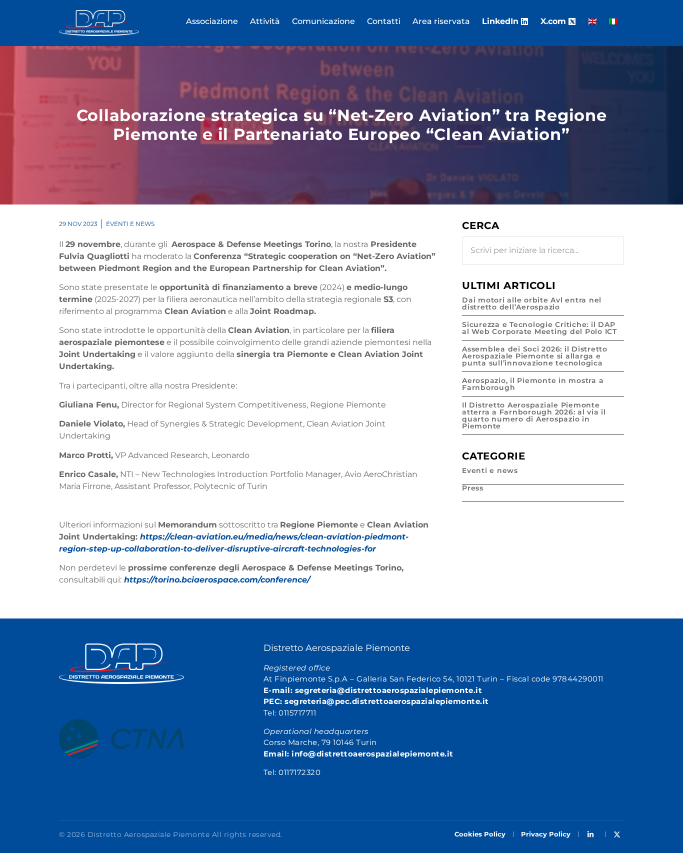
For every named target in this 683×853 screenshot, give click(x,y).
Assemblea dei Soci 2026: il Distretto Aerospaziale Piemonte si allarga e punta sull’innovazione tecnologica (535, 356)
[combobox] (543, 250)
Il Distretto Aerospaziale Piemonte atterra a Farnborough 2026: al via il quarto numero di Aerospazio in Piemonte (534, 415)
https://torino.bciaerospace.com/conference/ (217, 579)
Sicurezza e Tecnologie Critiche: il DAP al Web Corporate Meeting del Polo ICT (539, 328)
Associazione (212, 21)
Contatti (383, 21)
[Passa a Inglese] (592, 21)
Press (473, 488)
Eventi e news (130, 224)
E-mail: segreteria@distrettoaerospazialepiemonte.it (373, 690)
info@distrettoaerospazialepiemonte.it (373, 753)
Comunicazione (323, 21)
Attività (265, 21)
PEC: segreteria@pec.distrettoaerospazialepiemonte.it (376, 701)
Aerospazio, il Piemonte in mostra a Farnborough (533, 384)
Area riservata (441, 21)
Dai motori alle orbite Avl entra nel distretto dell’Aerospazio (532, 304)
